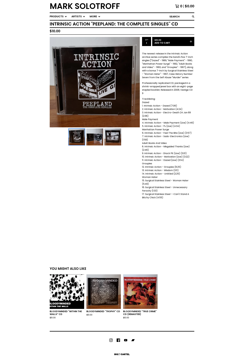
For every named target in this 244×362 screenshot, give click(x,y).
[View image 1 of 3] (76, 136)
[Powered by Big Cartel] (122, 354)
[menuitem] (58, 16)
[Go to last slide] (53, 82)
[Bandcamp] (133, 340)
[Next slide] (136, 82)
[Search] (193, 16)
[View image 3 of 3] (112, 136)
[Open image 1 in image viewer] (95, 82)
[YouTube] (126, 340)
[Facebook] (118, 340)
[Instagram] (111, 340)
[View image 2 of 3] (94, 136)
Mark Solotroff (85, 6)
